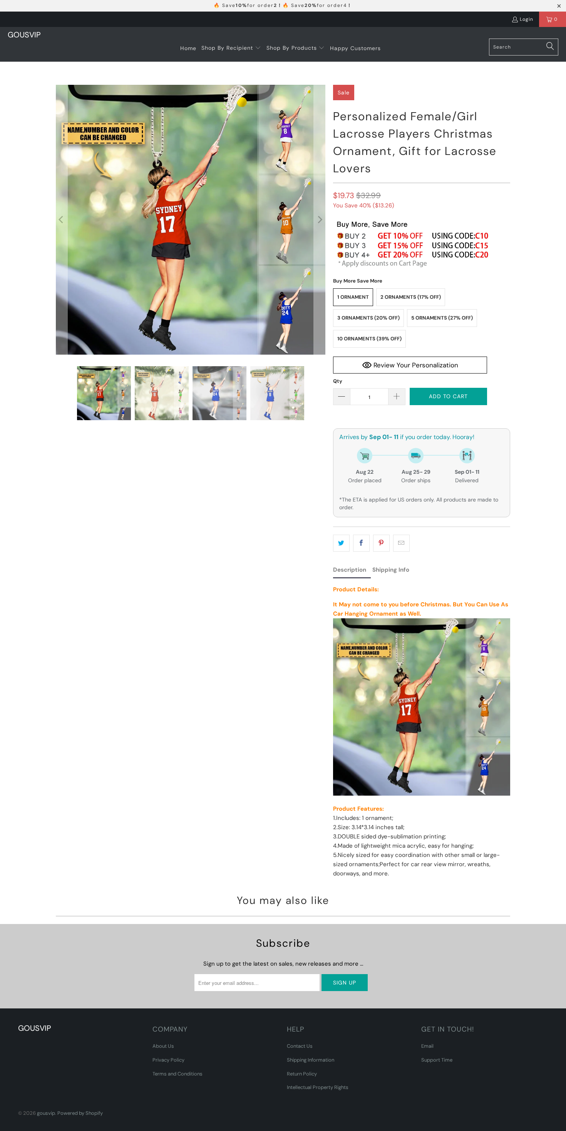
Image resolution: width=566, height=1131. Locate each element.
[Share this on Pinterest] (381, 543)
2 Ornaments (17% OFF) (410, 297)
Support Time (436, 1060)
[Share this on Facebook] (361, 543)
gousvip (46, 1113)
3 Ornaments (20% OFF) (368, 318)
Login (526, 19)
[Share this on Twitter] (341, 543)
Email (427, 1046)
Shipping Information (310, 1060)
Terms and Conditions (177, 1073)
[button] (231, 48)
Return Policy (302, 1073)
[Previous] (61, 220)
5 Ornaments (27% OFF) (442, 318)
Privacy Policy (168, 1060)
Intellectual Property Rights (317, 1087)
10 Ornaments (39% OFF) (369, 338)
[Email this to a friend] (401, 543)
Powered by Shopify (80, 1113)
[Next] (319, 220)
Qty (337, 381)
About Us (163, 1046)
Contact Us (300, 1046)
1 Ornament (353, 297)
